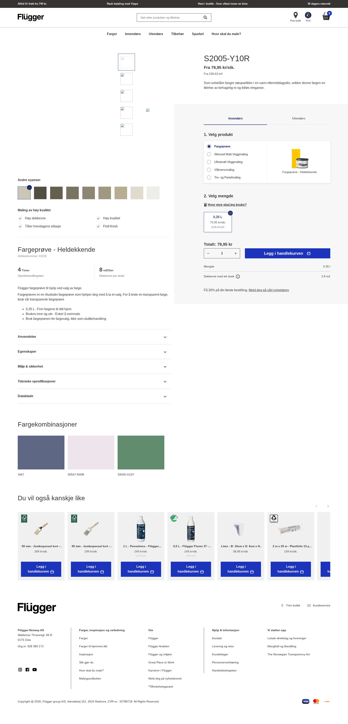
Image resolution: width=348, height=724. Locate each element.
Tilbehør (177, 34)
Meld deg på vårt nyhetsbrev (269, 290)
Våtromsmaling (224, 169)
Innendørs (133, 34)
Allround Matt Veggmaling (231, 154)
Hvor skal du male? (226, 34)
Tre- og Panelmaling (227, 177)
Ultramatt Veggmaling (228, 162)
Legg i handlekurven (283, 253)
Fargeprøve (222, 146)
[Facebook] (27, 669)
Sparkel (198, 34)
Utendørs (156, 34)
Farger (112, 34)
